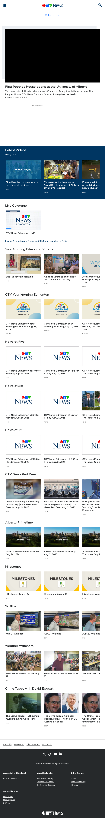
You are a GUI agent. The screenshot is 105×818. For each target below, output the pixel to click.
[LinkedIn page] (60, 754)
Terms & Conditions (45, 781)
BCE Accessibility (11, 778)
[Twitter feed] (44, 754)
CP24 (73, 778)
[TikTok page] (49, 754)
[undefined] (23, 175)
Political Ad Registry (46, 785)
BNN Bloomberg (78, 781)
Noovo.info (8, 796)
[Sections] (5, 5)
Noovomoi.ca (9, 800)
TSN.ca (74, 785)
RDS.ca (6, 803)
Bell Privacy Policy (45, 778)
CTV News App (33, 744)
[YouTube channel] (55, 754)
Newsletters (19, 744)
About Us (7, 744)
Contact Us (47, 744)
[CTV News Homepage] (52, 5)
